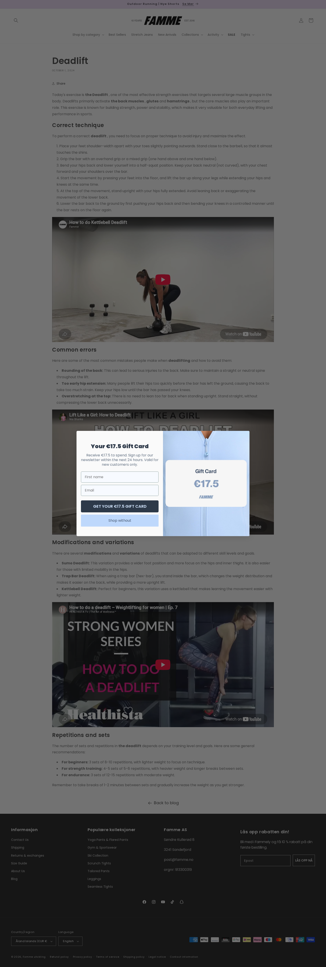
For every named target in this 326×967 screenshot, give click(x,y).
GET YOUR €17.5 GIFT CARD (120, 506)
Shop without (119, 520)
